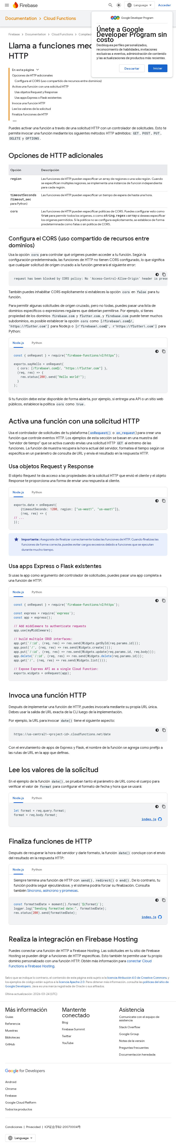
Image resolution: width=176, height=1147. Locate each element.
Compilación (87, 34)
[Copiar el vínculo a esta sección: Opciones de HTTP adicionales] (107, 156)
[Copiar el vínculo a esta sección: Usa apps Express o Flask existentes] (106, 566)
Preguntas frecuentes (134, 1048)
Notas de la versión (132, 1041)
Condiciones (13, 1127)
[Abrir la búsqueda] (110, 5)
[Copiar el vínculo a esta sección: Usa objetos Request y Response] (98, 466)
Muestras (11, 1030)
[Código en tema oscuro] (157, 274)
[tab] (18, 343)
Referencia (12, 1024)
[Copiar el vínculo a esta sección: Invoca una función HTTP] (90, 695)
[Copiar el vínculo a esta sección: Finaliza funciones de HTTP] (96, 841)
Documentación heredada (137, 1054)
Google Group (129, 1034)
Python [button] (37, 343)
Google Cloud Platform (20, 1102)
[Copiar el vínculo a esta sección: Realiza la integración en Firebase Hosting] (142, 939)
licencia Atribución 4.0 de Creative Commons (137, 978)
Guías (9, 1017)
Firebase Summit (73, 1029)
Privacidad (33, 1127)
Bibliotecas (12, 1037)
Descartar (131, 68)
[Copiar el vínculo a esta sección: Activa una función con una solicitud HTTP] (144, 421)
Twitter (66, 1036)
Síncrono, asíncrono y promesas (52, 891)
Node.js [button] (18, 343)
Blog (65, 1022)
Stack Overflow (129, 1027)
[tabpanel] (88, 370)
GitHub (10, 1044)
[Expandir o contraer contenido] (37, 69)
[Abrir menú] (7, 5)
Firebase (14, 34)
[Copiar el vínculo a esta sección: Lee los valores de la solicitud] (102, 770)
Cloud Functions (60, 18)
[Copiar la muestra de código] (164, 274)
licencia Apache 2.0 (72, 982)
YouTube (67, 1043)
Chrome (10, 1089)
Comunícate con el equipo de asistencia (139, 1018)
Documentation (21, 18)
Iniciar (157, 68)
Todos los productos (18, 1109)
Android (10, 1082)
